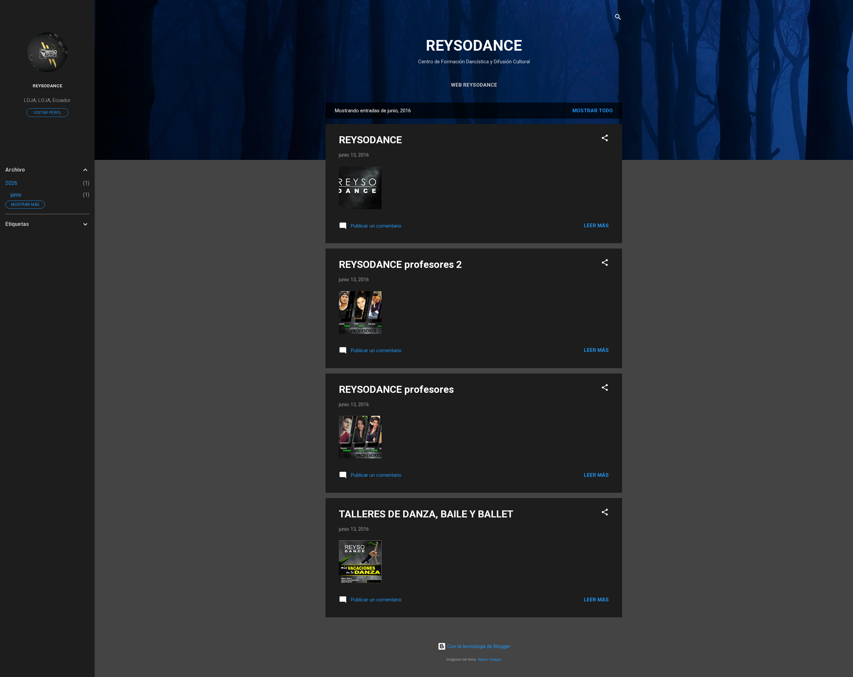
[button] (605, 139)
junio (16, 195)
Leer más (596, 226)
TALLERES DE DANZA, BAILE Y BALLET (426, 514)
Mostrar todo (592, 111)
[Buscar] (618, 18)
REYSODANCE (474, 45)
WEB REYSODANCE (474, 85)
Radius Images (489, 659)
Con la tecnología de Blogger (478, 646)
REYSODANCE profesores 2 (400, 264)
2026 (11, 183)
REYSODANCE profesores (396, 389)
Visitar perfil (47, 112)
